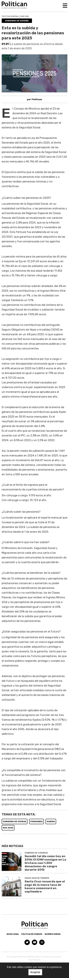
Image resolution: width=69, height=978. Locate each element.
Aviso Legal (13, 934)
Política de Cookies (31, 934)
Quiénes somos (52, 934)
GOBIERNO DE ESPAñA (14, 821)
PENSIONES (36, 821)
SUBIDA (51, 821)
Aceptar (35, 972)
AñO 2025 (8, 828)
